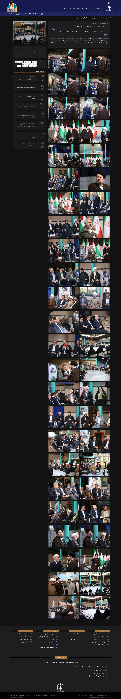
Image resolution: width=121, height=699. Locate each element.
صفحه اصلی (98, 8)
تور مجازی (25, 642)
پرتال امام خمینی (74, 639)
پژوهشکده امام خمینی (47, 634)
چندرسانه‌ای (87, 8)
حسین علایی (25, 64)
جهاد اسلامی (24, 66)
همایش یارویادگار (23, 634)
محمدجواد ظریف (32, 66)
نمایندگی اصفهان (49, 642)
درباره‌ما (65, 8)
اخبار (93, 8)
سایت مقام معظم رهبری (98, 634)
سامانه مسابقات (23, 639)
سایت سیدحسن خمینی (98, 645)
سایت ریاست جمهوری (99, 637)
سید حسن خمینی (19, 62)
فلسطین (34, 62)
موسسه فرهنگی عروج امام (46, 637)
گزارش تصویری (80, 8)
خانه (112, 18)
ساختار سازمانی (72, 8)
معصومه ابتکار (33, 64)
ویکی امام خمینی (74, 637)
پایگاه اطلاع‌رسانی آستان (98, 642)
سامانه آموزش (24, 637)
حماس (19, 66)
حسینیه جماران (27, 62)
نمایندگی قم (50, 639)
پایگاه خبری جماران (99, 639)
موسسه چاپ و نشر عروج (47, 647)
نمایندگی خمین (49, 645)
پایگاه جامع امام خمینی (72, 634)
